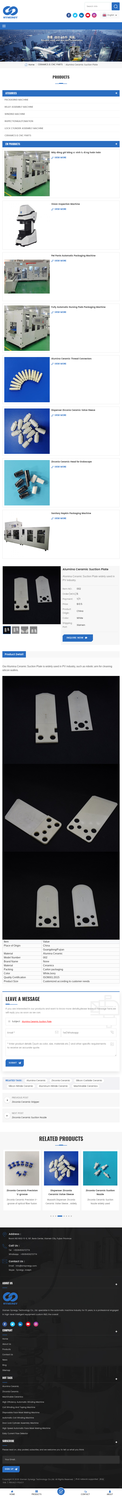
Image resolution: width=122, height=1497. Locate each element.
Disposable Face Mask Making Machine (20, 1412)
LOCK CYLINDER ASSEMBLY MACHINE (24, 128)
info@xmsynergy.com (26, 1265)
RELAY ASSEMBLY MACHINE (19, 107)
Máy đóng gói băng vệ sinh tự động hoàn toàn (76, 152)
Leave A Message (61, 1491)
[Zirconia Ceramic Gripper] (100, 1168)
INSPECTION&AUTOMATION (19, 121)
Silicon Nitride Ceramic (21, 1086)
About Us (6, 1344)
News (4, 1359)
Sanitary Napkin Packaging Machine (71, 513)
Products (6, 1349)
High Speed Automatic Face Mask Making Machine (26, 1428)
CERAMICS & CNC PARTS (18, 135)
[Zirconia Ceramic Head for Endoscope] (27, 482)
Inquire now (75, 638)
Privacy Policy (16, 1482)
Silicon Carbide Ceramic (89, 1080)
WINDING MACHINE (15, 114)
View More (60, 157)
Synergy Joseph (23, 1270)
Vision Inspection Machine (65, 204)
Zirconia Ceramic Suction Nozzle (61, 1192)
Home (31, 64)
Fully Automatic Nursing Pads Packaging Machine (78, 307)
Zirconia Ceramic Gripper (100, 1190)
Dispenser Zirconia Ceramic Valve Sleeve (73, 410)
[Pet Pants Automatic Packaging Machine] (27, 276)
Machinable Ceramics (86, 1086)
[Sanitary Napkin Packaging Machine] (27, 534)
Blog (4, 1365)
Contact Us (7, 1354)
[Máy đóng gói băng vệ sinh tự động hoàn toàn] (27, 173)
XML (4, 1482)
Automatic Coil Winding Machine (18, 1417)
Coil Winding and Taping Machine (18, 1407)
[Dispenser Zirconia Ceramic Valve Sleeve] (27, 431)
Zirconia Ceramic (60, 1080)
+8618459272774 (21, 1250)
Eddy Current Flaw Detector (15, 1433)
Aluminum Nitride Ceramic (53, 1086)
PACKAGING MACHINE (16, 100)
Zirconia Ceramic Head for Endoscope (71, 462)
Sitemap (6, 1370)
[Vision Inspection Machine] (27, 225)
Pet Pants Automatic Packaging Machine (73, 255)
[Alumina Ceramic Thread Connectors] (27, 379)
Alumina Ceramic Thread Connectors (71, 359)
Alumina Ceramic (36, 1080)
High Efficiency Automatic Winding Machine (23, 1402)
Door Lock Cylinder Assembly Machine (20, 1423)
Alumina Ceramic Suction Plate (36, 1021)
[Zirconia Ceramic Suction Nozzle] (61, 1168)
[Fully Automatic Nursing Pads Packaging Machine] (27, 328)
